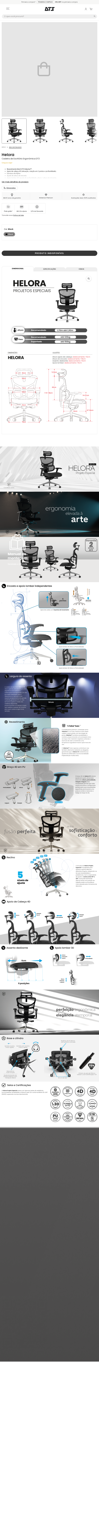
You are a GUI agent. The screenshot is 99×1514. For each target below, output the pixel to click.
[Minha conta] (85, 9)
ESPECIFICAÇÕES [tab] (49, 269)
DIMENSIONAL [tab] (18, 268)
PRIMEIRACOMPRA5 (45, 2)
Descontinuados (15, 147)
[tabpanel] (49, 352)
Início (4, 147)
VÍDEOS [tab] (81, 269)
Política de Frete (18, 215)
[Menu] (8, 9)
